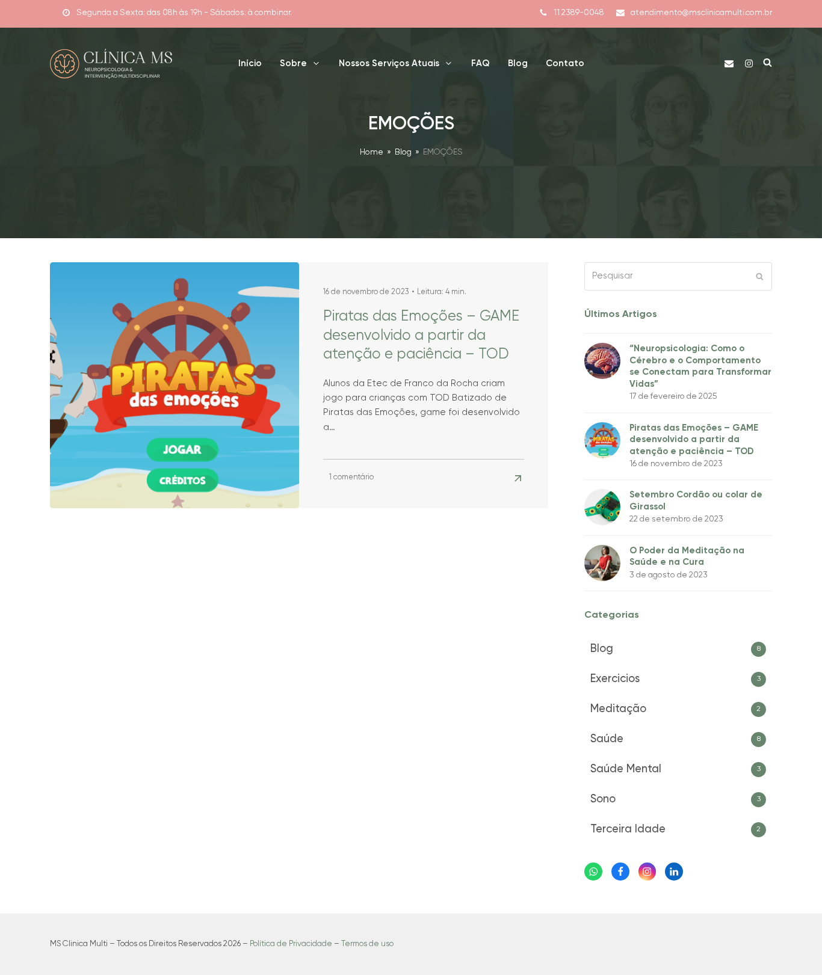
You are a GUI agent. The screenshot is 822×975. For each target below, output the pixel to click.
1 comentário (351, 477)
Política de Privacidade (291, 944)
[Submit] (760, 276)
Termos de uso (367, 944)
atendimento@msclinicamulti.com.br (701, 12)
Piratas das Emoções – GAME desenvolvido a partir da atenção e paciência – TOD (421, 335)
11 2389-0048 (579, 12)
